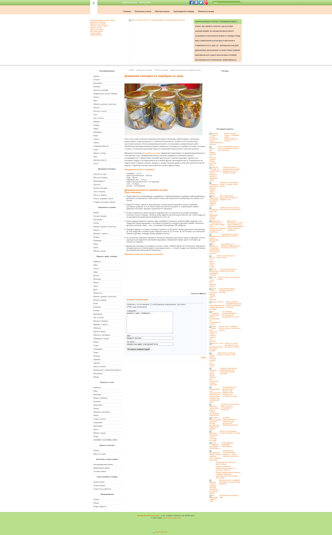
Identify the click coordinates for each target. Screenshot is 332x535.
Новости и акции (206, 11)
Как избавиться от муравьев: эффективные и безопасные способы (230, 246)
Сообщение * (132, 311)
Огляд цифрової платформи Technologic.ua (227, 444)
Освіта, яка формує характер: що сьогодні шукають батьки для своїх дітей (229, 148)
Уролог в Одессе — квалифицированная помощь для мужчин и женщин (233, 304)
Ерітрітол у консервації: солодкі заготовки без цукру (230, 432)
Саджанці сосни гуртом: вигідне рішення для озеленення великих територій (228, 371)
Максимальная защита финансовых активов (216, 55)
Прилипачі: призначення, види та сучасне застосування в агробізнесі (230, 407)
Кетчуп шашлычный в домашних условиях (228, 270)
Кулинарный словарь (184, 11)
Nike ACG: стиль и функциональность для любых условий (232, 345)
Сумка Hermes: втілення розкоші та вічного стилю (226, 354)
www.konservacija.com (171, 518)
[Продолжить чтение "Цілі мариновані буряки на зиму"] (214, 501)
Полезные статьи (143, 11)
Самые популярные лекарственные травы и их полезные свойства (225, 468)
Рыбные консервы (161, 70)
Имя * (129, 336)
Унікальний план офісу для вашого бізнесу (226, 463)
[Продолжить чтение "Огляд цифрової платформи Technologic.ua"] (215, 448)
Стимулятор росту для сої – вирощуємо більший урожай (230, 208)
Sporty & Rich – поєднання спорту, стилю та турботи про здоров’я (230, 328)
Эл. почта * (131, 342)
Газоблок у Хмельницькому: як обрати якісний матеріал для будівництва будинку (230, 421)
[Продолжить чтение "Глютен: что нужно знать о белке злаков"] (213, 267)
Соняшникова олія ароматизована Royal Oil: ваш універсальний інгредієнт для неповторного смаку (229, 391)
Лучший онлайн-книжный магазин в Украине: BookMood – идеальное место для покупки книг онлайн (228, 475)
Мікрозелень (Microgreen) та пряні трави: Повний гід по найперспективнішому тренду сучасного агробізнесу (235, 225)
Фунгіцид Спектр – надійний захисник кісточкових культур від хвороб (229, 482)
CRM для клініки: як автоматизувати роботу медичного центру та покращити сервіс (231, 170)
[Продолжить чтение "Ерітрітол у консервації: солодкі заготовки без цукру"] (214, 440)
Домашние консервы (144, 70)
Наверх (203, 357)
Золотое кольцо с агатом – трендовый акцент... (216, 22)
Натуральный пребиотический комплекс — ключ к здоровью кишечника (230, 453)
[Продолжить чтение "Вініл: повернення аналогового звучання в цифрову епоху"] (214, 205)
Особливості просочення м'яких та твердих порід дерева (229, 184)
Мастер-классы (162, 11)
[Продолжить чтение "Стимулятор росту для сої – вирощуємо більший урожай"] (214, 219)
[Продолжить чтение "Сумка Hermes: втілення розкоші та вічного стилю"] (213, 366)
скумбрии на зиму (152, 153)
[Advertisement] (193, 181)
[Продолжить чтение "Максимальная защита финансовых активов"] (215, 242)
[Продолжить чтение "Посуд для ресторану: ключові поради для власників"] (214, 299)
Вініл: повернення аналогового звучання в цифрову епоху (228, 197)
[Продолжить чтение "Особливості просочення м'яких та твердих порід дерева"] (214, 193)
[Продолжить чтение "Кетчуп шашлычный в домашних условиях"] (214, 275)
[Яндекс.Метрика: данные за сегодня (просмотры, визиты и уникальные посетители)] (160, 532)
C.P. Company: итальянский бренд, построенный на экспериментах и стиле (230, 314)
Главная (127, 11)
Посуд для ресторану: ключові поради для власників (227, 290)
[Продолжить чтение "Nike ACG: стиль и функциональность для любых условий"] (217, 351)
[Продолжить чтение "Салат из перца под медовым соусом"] (213, 286)
